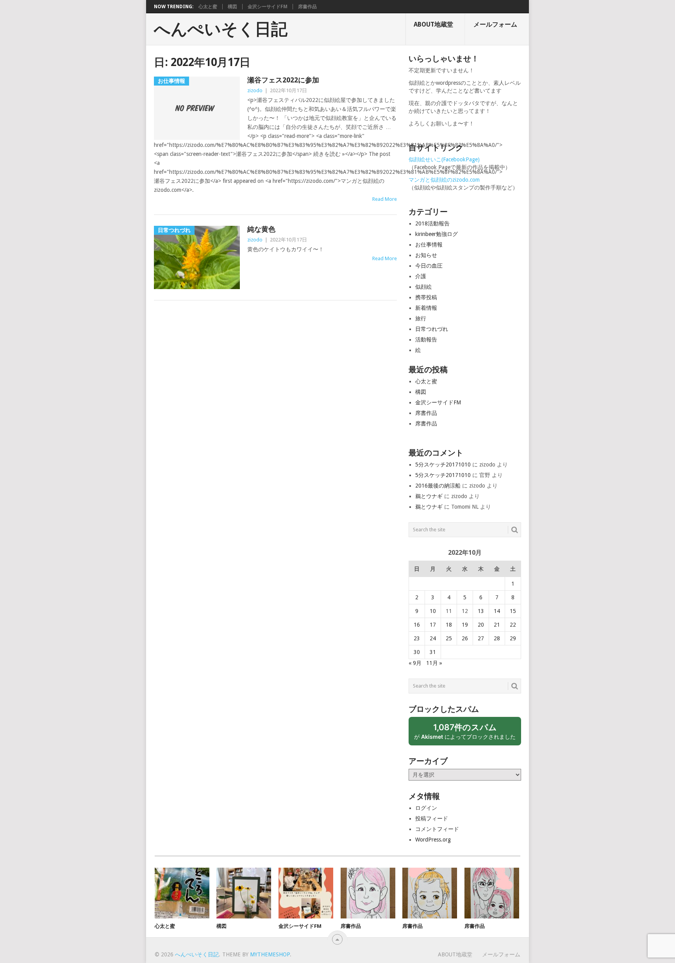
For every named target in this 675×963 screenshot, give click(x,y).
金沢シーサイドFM (268, 6)
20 (481, 625)
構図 (232, 6)
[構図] (243, 893)
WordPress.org (433, 839)
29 (513, 638)
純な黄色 (261, 229)
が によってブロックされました (467, 733)
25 (449, 638)
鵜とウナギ (429, 496)
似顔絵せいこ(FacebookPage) (444, 159)
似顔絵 (423, 287)
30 (417, 652)
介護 (420, 276)
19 (465, 625)
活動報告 (426, 339)
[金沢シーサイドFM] (306, 893)
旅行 (420, 318)
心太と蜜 (207, 6)
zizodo (254, 90)
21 (497, 625)
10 (433, 611)
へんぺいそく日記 (221, 29)
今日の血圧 (429, 266)
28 (497, 638)
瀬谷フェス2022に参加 (283, 80)
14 (497, 611)
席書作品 (307, 6)
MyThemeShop (270, 954)
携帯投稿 (426, 297)
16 (417, 625)
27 (481, 638)
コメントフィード (437, 829)
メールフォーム (495, 24)
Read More (384, 199)
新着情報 (426, 308)
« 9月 (415, 663)
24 (433, 638)
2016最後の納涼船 (438, 485)
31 (433, 652)
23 (417, 638)
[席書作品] (368, 893)
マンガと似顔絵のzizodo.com (444, 180)
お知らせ (426, 255)
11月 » (434, 663)
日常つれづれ (431, 329)
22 (513, 625)
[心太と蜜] (182, 893)
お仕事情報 (429, 244)
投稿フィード (431, 818)
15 (513, 611)
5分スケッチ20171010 (443, 464)
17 (433, 625)
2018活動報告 (432, 223)
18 (449, 625)
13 (481, 611)
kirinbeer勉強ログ (436, 234)
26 (465, 638)
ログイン (426, 808)
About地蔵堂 (433, 24)
